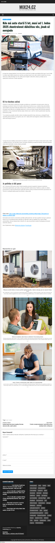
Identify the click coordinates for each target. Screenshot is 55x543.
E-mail (5, 460)
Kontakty (5, 532)
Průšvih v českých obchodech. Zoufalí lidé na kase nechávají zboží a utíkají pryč (41, 424)
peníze (43, 508)
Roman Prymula (42, 515)
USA (31, 520)
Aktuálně (4, 19)
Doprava (9, 19)
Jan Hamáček (33, 498)
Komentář (6, 437)
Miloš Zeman (33, 503)
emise (10, 420)
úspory (32, 523)
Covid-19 (40, 490)
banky (44, 485)
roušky (49, 515)
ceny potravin (41, 488)
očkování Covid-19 (34, 508)
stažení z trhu (38, 518)
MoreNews (34, 540)
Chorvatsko (33, 490)
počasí (45, 510)
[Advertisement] (27, 89)
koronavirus (40, 500)
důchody (45, 493)
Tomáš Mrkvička (7, 33)
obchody (39, 505)
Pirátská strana (34, 510)
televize (46, 518)
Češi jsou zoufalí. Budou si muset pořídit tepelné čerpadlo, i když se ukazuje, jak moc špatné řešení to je (27, 290)
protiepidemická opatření (36, 513)
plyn (41, 510)
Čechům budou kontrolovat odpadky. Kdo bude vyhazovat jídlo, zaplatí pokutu (13, 424)
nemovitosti (42, 503)
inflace (38, 495)
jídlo (48, 498)
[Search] (53, 15)
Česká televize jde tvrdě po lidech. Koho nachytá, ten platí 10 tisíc (14, 509)
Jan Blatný (44, 495)
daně (45, 490)
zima (49, 520)
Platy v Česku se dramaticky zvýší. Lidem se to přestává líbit (27, 382)
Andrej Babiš (33, 485)
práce (46, 513)
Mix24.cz (27, 7)
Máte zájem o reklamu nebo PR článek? (13, 533)
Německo (32, 505)
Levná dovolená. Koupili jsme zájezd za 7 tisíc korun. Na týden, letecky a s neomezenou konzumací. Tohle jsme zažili (14, 486)
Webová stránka (7, 465)
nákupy (48, 503)
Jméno (5, 455)
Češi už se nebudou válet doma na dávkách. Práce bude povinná (27, 336)
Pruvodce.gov (28, 225)
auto (7, 420)
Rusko (31, 518)
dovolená (32, 493)
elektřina (32, 495)
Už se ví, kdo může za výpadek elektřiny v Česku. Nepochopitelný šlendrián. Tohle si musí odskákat (14, 492)
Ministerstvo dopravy (20, 225)
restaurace (33, 515)
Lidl (45, 500)
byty (49, 485)
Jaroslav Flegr (42, 498)
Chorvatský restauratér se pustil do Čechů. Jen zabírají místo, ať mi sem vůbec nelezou (13, 504)
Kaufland (32, 500)
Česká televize (39, 523)
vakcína (36, 520)
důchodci (39, 493)
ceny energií (33, 488)
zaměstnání (43, 520)
